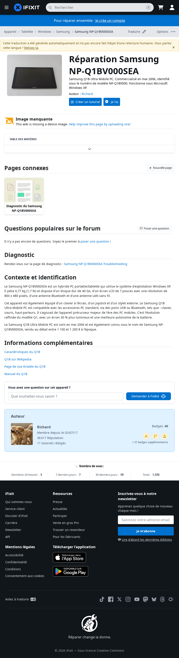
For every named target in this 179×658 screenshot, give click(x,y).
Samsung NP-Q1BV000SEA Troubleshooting (95, 264)
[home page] (27, 7)
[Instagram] (128, 599)
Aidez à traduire (17, 599)
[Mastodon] (145, 599)
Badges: (160, 426)
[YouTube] (136, 599)
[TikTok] (102, 599)
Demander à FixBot (145, 396)
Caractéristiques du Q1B (22, 352)
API (7, 537)
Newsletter (13, 530)
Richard (87, 94)
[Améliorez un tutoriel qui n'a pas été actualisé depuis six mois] (155, 436)
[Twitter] (119, 599)
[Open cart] (160, 7)
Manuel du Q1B (15, 374)
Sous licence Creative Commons (101, 650)
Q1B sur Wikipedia (17, 359)
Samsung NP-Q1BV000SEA (94, 31)
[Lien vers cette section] (2, 255)
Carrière (11, 523)
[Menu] (6, 7)
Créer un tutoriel (88, 102)
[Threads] (162, 599)
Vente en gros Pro (66, 523)
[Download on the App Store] (69, 557)
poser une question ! (96, 241)
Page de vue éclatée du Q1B (24, 366)
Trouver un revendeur (69, 530)
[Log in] (172, 7)
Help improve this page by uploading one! (100, 124)
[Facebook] (110, 599)
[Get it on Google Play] (70, 571)
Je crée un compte (110, 20)
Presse (57, 502)
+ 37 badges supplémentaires (150, 442)
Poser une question (156, 228)
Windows (44, 31)
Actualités (60, 509)
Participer (60, 516)
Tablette (27, 31)
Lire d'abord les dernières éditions (147, 539)
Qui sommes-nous (18, 502)
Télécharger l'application (74, 546)
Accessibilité (14, 555)
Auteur (18, 416)
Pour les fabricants (66, 537)
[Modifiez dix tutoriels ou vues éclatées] (164, 436)
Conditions (13, 569)
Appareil (10, 31)
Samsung (63, 31)
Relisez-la (31, 48)
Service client (15, 509)
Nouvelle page (162, 168)
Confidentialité (16, 562)
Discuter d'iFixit (16, 516)
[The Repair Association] (171, 599)
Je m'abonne (145, 531)
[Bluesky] (154, 599)
